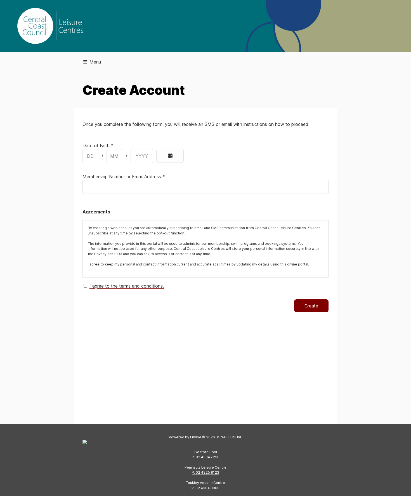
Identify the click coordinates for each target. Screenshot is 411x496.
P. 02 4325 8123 (205, 472)
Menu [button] (94, 62)
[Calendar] (170, 156)
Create (311, 306)
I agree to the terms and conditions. (126, 286)
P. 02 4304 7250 (205, 457)
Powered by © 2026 (205, 437)
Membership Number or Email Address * (123, 176)
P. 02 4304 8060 (205, 488)
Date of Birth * (98, 145)
